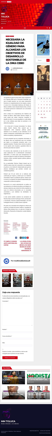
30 (44, 114)
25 (49, 111)
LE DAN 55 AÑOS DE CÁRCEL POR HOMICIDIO (13, 394)
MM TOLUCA (8, 421)
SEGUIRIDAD (6, 391)
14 (38, 108)
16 (44, 108)
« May (41, 117)
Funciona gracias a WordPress (7, 431)
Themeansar (3, 432)
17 (47, 108)
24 (47, 111)
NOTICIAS (11, 36)
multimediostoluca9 (17, 68)
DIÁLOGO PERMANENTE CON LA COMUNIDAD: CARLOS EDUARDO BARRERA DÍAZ (7, 227)
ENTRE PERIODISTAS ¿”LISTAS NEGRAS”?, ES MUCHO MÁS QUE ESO (37, 379)
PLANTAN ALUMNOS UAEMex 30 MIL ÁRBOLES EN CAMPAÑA (25, 225)
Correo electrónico (7, 336)
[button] (47, 27)
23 (44, 111)
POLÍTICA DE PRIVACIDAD (44, 433)
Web (3, 342)
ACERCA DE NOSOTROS (45, 430)
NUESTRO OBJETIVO (34, 430)
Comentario (5, 301)
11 (49, 104)
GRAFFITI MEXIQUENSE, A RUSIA (12, 379)
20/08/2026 (7, 397)
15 (41, 108)
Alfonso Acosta (5, 283)
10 (47, 104)
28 (38, 114)
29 (41, 114)
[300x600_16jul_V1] (43, 77)
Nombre (4, 329)
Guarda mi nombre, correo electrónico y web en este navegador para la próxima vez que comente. (14, 352)
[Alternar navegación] (25, 28)
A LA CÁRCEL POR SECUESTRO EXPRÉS (36, 394)
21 (38, 111)
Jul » (45, 117)
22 (41, 111)
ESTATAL (7, 36)
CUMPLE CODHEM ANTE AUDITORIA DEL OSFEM (10, 243)
